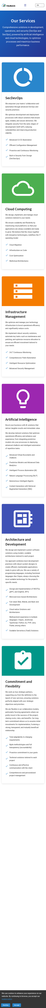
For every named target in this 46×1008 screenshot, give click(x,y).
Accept (16, 1005)
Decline (5, 1005)
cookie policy (7, 999)
